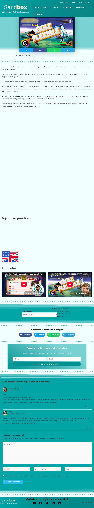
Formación (67, 8)
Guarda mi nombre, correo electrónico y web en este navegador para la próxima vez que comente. (36, 476)
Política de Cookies (88, 505)
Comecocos (60, 316)
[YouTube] (34, 503)
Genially (45, 8)
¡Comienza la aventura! (63, 313)
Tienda (87, 2)
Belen (10, 412)
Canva (55, 8)
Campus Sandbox (64, 2)
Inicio (36, 8)
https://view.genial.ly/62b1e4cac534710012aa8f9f (19, 423)
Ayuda (73, 2)
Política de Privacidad (87, 502)
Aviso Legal (90, 500)
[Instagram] (53, 503)
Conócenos (38, 14)
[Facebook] (40, 503)
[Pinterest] (59, 503)
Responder (88, 407)
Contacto (79, 2)
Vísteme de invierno (62, 311)
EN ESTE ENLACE (12, 91)
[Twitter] (46, 503)
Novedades (80, 8)
